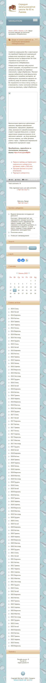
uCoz (30, 680)
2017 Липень (15, 431)
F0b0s (18, 180)
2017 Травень (15, 427)
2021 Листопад (16, 581)
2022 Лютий (15, 591)
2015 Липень (15, 363)
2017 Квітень (15, 424)
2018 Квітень (15, 456)
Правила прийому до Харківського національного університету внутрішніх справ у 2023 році (24, 164)
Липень (21, 31)
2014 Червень (15, 325)
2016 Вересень (16, 402)
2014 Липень (15, 328)
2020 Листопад (16, 546)
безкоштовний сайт (20, 680)
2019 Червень (15, 501)
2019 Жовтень (15, 511)
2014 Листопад (16, 337)
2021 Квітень (15, 562)
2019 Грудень (15, 517)
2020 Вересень (16, 540)
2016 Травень (15, 395)
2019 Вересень (16, 508)
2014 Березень (16, 315)
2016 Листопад (16, 408)
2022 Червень (15, 604)
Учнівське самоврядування (20, 235)
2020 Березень (16, 527)
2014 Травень (15, 321)
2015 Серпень (15, 366)
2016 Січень (15, 382)
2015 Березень (16, 350)
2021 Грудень (15, 585)
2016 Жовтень (15, 405)
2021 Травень (15, 565)
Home (10, 31)
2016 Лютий (15, 386)
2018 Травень (15, 459)
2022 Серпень (15, 607)
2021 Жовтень (15, 578)
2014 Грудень (15, 341)
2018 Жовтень (15, 476)
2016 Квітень (15, 392)
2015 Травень (15, 357)
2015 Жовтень (15, 373)
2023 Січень (15, 623)
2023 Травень (15, 636)
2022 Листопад (16, 617)
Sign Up (20, 189)
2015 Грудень (15, 379)
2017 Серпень (15, 434)
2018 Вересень (16, 472)
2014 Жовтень (15, 334)
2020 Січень (15, 520)
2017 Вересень (16, 437)
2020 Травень (15, 533)
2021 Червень (15, 569)
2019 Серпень (15, 504)
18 (26, 31)
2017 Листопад (16, 443)
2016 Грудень (15, 411)
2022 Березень (16, 594)
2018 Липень (15, 466)
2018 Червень (15, 463)
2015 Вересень (16, 370)
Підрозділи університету (21, 173)
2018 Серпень (15, 469)
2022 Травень (15, 601)
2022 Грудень (15, 620)
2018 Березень (16, 453)
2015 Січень (15, 344)
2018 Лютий (15, 450)
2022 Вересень (16, 610)
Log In (26, 189)
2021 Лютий (15, 556)
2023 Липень (15, 642)
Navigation (15, 21)
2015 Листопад (16, 376)
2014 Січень (15, 309)
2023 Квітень (15, 633)
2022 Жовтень (15, 614)
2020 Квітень (15, 530)
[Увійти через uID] (19, 260)
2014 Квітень (15, 318)
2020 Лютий (15, 524)
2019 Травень (15, 498)
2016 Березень (16, 389)
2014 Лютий (15, 312)
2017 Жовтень (15, 440)
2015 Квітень (15, 354)
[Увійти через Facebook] (23, 260)
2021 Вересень (16, 575)
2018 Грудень (15, 482)
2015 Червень (15, 360)
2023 (15, 31)
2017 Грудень (15, 447)
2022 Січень (15, 588)
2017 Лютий (15, 418)
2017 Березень (16, 421)
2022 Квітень (15, 598)
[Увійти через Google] (27, 260)
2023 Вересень (16, 646)
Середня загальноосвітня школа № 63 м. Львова (27, 8)
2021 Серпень (15, 572)
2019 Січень (15, 485)
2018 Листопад (16, 479)
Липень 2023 (23, 273)
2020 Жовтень (15, 543)
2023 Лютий (15, 626)
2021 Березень (16, 559)
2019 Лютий (15, 488)
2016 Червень (15, 398)
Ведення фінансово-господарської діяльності (22, 215)
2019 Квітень (15, 495)
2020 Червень (15, 537)
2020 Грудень (15, 549)
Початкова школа (16, 232)
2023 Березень (16, 630)
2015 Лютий (15, 347)
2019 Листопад (16, 514)
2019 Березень (16, 492)
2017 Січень (15, 415)
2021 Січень (15, 553)
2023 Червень (15, 639)
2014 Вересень (16, 331)
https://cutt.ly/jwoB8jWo (22, 152)
